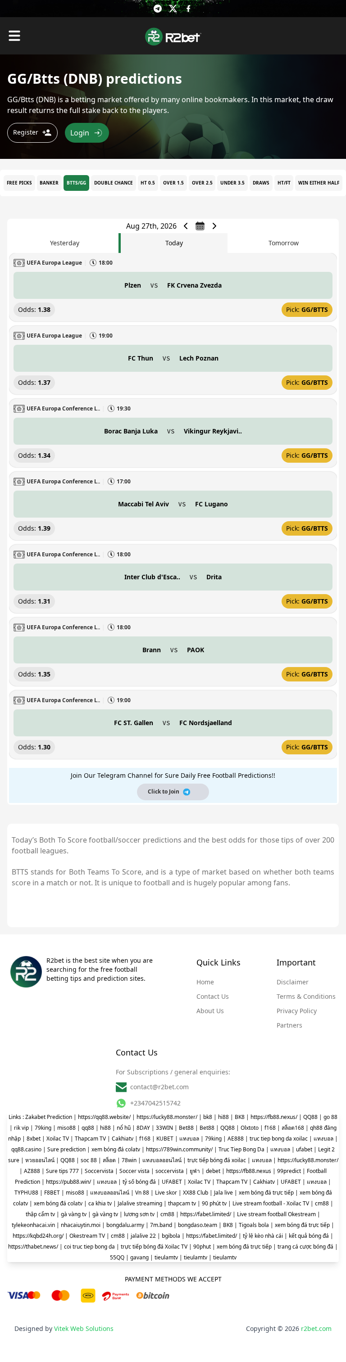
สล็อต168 (293, 1128)
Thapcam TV (90, 1138)
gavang (139, 1257)
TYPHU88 (26, 1192)
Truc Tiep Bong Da (241, 1149)
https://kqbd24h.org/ (38, 1236)
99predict (289, 1171)
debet (213, 1171)
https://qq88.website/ (104, 1117)
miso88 (66, 1128)
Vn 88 (142, 1192)
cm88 (322, 1203)
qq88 (88, 1128)
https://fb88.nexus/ (273, 1117)
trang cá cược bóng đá (305, 1246)
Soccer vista (134, 1171)
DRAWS (261, 183)
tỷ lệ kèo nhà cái (263, 1236)
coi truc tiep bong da (89, 1246)
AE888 (236, 1138)
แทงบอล (189, 1138)
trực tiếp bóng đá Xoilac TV (154, 1246)
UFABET (172, 1182)
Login (79, 133)
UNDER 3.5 (232, 183)
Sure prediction (66, 1149)
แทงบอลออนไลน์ (162, 1160)
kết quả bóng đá (309, 1236)
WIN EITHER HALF (318, 183)
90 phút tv (214, 1203)
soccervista (169, 1171)
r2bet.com (316, 1328)
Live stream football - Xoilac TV (270, 1203)
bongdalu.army (125, 1225)
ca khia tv (100, 1203)
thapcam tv (182, 1203)
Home (205, 982)
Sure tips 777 (62, 1171)
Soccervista (99, 1171)
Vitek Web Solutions (84, 1328)
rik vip (21, 1128)
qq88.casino (26, 1149)
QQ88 (310, 1117)
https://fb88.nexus (248, 1171)
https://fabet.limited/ (205, 1214)
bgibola (171, 1236)
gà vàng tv (73, 1214)
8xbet (34, 1138)
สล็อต (109, 1160)
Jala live (223, 1192)
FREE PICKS (19, 183)
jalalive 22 (143, 1236)
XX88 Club (195, 1192)
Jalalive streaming (140, 1203)
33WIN (164, 1128)
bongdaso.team (197, 1225)
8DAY (143, 1128)
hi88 (223, 1117)
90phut (202, 1246)
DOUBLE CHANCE (113, 183)
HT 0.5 (148, 183)
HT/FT (284, 183)
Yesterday (64, 243)
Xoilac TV (57, 1138)
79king (43, 1128)
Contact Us (212, 996)
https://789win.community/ (179, 1149)
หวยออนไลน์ (40, 1160)
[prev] (185, 226)
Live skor (166, 1192)
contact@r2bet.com (159, 1086)
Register (25, 132)
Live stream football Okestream (276, 1214)
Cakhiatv (122, 1138)
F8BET (52, 1192)
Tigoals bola (254, 1225)
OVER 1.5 (173, 183)
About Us (210, 1010)
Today (174, 243)
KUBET (164, 1138)
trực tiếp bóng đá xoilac (216, 1160)
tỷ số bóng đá (139, 1182)
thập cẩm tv (40, 1214)
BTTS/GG (76, 183)
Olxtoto (250, 1128)
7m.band (161, 1225)
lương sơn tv (139, 1214)
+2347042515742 (155, 1103)
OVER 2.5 (202, 183)
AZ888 (32, 1171)
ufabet (304, 1149)
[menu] (14, 35)
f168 (270, 1128)
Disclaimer (293, 982)
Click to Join (163, 791)
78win (129, 1160)
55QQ (117, 1257)
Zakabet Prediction (48, 1117)
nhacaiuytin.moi (80, 1225)
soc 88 (89, 1160)
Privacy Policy (297, 1010)
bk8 (207, 1117)
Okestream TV (87, 1236)
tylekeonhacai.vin (33, 1225)
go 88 (330, 1117)
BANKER (49, 183)
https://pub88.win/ (68, 1182)
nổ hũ (124, 1128)
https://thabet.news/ (33, 1246)
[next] (214, 226)
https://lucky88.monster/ (167, 1117)
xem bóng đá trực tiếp (266, 1192)
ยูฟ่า (195, 1171)
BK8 (240, 1117)
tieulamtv (166, 1257)
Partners (289, 1025)
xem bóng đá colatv (115, 1149)
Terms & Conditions (306, 996)
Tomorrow (284, 243)
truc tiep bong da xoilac (279, 1138)
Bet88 (186, 1128)
